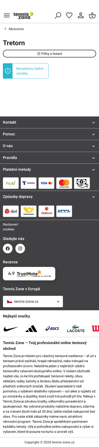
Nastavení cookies (7, 226)
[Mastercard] (64, 183)
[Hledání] (58, 15)
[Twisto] (29, 183)
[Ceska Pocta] (29, 211)
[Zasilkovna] (46, 211)
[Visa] (46, 183)
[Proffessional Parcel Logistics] (64, 211)
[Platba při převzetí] (82, 183)
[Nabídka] (7, 15)
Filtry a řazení (51, 54)
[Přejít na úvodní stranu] (23, 15)
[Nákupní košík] (92, 15)
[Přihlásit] (81, 15)
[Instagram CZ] (20, 248)
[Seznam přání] (69, 15)
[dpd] (11, 211)
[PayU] (11, 183)
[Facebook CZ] (7, 248)
